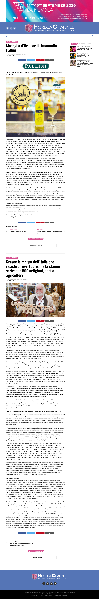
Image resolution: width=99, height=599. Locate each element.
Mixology (71, 36)
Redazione (11, 55)
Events (65, 36)
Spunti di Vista (21, 36)
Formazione (77, 36)
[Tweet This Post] (31, 60)
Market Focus (37, 36)
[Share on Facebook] (22, 60)
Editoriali (14, 36)
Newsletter (84, 36)
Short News (29, 36)
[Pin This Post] (40, 60)
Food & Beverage (46, 36)
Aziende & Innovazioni (57, 36)
